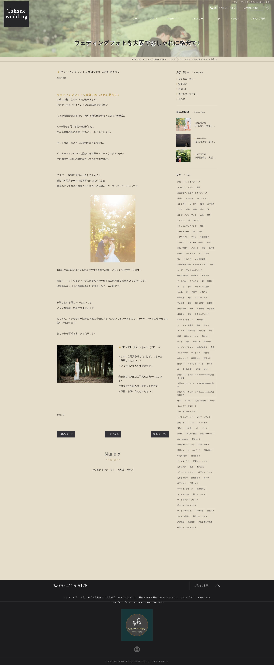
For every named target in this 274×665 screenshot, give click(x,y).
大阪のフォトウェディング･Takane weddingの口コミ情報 (195, 376)
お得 (189, 287)
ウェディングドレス (185, 320)
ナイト (180, 342)
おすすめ (210, 204)
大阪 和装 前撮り (196, 243)
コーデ (180, 270)
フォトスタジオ (183, 494)
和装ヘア (207, 358)
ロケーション (202, 198)
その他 (181, 99)
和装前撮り (204, 237)
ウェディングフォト (194, 254)
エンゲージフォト (204, 417)
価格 (195, 209)
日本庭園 (200, 309)
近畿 (191, 309)
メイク (204, 428)
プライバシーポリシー (186, 472)
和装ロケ (205, 336)
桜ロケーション (199, 494)
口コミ (192, 423)
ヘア (196, 428)
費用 (202, 204)
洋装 (188, 209)
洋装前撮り (195, 456)
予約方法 (200, 467)
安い (179, 259)
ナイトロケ (195, 353)
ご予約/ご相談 (251, 8)
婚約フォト (181, 423)
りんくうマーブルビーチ (187, 406)
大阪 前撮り (182, 248)
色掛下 (194, 292)
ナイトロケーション (185, 511)
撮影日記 (182, 84)
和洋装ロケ (195, 358)
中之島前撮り (182, 456)
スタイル (194, 248)
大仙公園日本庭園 (205, 522)
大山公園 (191, 331)
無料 (209, 215)
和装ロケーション (191, 336)
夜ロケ (212, 401)
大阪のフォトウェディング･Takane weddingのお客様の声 (195, 393)
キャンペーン (203, 445)
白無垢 (180, 254)
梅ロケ (206, 369)
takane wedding (182, 439)
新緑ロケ (180, 450)
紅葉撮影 (191, 522)
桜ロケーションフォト (186, 445)
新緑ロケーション (200, 516)
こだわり (180, 243)
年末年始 (180, 298)
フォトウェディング (192, 182)
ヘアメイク (203, 423)
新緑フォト (196, 439)
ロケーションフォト (196, 364)
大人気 (180, 292)
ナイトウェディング (185, 417)
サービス (193, 204)
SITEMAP (159, 602)
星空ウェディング (202, 314)
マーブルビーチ (194, 450)
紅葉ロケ (196, 342)
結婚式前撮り (202, 347)
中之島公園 (187, 369)
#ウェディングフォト (104, 469)
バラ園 (197, 369)
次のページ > (160, 434)
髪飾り (180, 428)
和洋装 (206, 353)
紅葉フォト (194, 483)
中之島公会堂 (191, 434)
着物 (198, 325)
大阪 (179, 182)
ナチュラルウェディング (187, 226)
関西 (189, 298)
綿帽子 (209, 281)
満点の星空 (181, 309)
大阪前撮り (208, 450)
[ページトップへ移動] (217, 585)
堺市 (188, 342)
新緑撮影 (180, 522)
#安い (130, 469)
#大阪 (121, 469)
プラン (194, 237)
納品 (191, 467)
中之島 (188, 428)
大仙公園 (200, 320)
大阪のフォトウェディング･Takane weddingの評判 (195, 384)
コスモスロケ (182, 353)
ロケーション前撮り (185, 325)
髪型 (203, 248)
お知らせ (60, 415)
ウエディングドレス (185, 347)
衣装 (202, 226)
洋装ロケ (207, 342)
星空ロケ (210, 511)
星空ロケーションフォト (187, 505)
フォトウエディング (194, 270)
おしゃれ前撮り (183, 516)
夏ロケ (206, 478)
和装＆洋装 (199, 303)
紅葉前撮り (195, 478)
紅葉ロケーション (200, 461)
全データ (194, 276)
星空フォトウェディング (187, 412)
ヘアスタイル (182, 237)
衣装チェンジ (182, 358)
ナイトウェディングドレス (187, 500)
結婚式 (180, 434)
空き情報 (180, 303)
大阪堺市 (202, 331)
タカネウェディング (185, 187)
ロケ (210, 331)
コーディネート (183, 232)
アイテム (180, 220)
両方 (212, 265)
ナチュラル (194, 281)
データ (180, 209)
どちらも (187, 259)
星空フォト (181, 483)
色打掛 (211, 248)
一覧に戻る (113, 434)
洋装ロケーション (207, 434)
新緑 (189, 314)
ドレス (206, 325)
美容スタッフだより (188, 94)
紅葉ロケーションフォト (187, 527)
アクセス (188, 401)
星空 (202, 209)
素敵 (189, 303)
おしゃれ (196, 220)
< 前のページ (66, 434)
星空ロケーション (205, 472)
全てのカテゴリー (187, 79)
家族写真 (205, 276)
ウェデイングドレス (185, 489)
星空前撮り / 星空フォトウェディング (192, 265)
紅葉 (209, 243)
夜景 (212, 347)
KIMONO (190, 198)
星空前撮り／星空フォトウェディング (192, 193)
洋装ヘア (180, 364)
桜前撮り (180, 314)
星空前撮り (201, 489)
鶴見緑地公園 (182, 276)
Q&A (179, 401)
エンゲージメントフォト (187, 215)
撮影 (179, 336)
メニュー (180, 331)
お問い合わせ (200, 401)
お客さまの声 (182, 478)
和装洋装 (200, 511)
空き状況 (210, 309)
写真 (207, 254)
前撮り (180, 198)
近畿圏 (209, 303)
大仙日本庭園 (200, 259)
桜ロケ (209, 364)
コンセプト (181, 204)
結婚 (200, 232)
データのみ (181, 281)
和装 (198, 187)
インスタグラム (183, 461)
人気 (202, 215)
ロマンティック (201, 298)
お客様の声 (181, 467)
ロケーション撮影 (202, 287)
